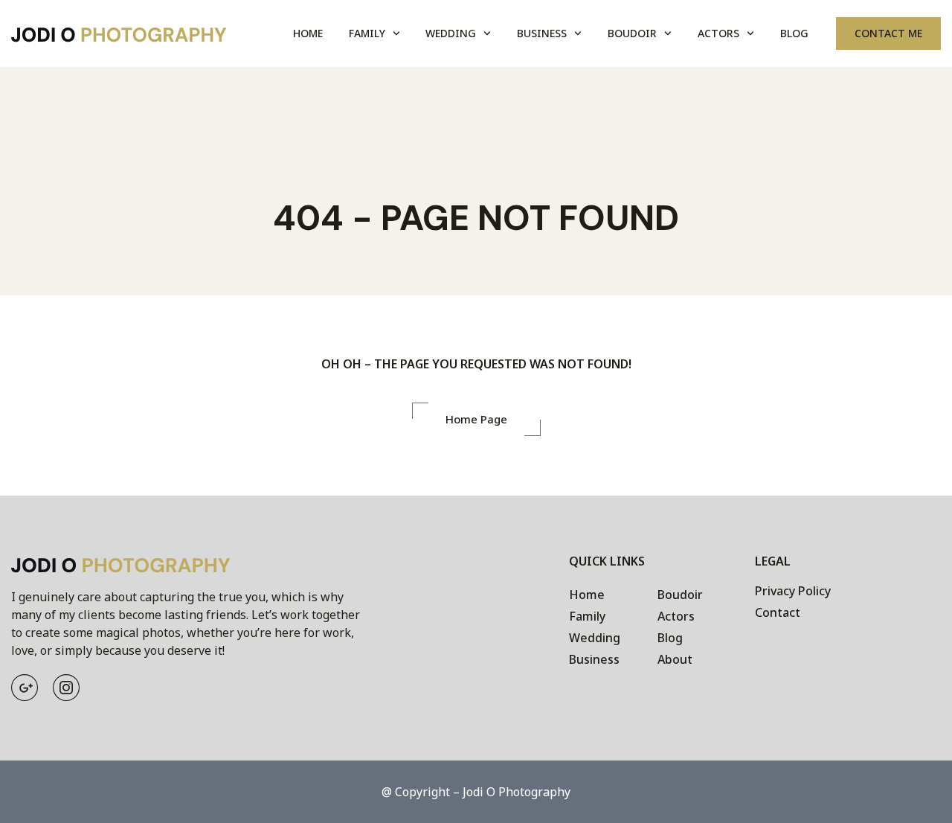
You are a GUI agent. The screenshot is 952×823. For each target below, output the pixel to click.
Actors (718, 33)
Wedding (450, 33)
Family (367, 33)
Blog (794, 33)
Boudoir (632, 33)
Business (542, 33)
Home (308, 33)
